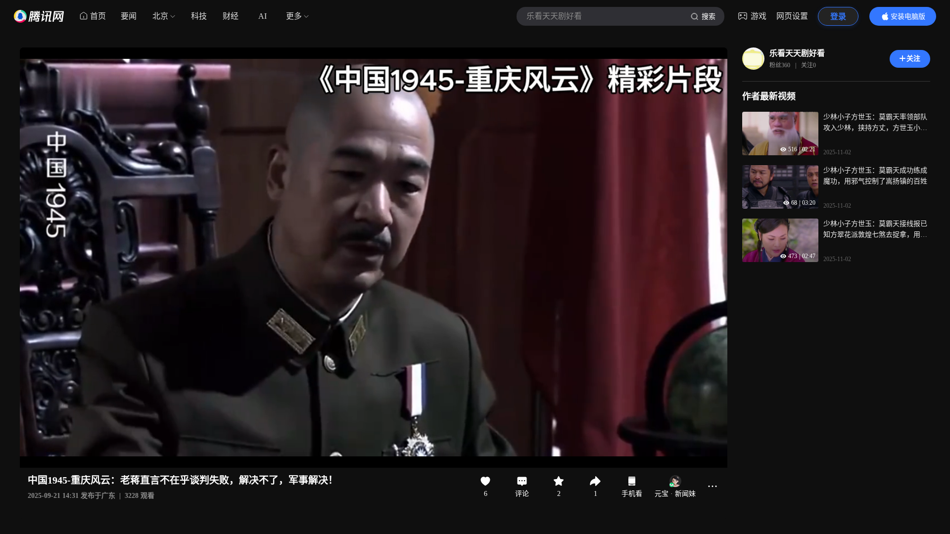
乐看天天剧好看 (797, 53)
